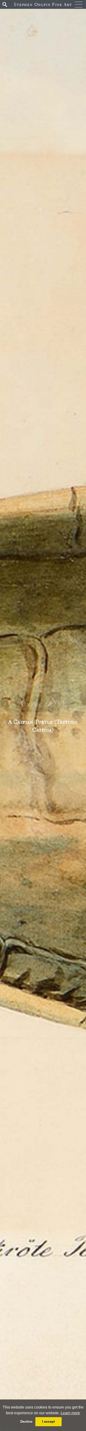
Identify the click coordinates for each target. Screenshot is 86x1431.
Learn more (70, 1413)
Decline (26, 1421)
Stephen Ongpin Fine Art (43, 4)
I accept (48, 1421)
